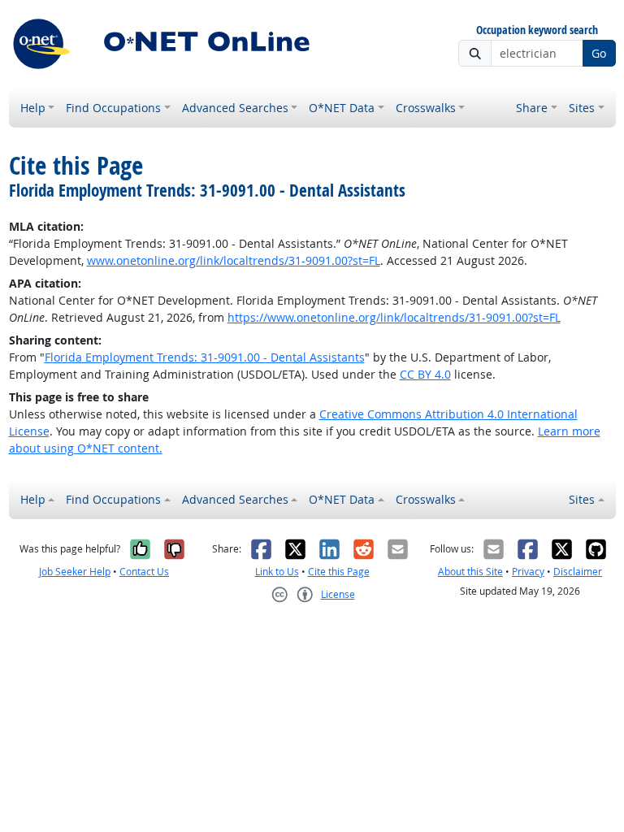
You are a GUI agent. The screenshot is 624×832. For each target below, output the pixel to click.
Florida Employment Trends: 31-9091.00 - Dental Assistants (205, 357)
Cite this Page (339, 571)
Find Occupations (113, 107)
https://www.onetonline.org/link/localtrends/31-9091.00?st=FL (394, 317)
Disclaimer (577, 571)
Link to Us (277, 571)
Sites (582, 107)
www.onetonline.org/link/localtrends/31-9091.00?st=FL (233, 260)
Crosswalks (426, 107)
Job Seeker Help (74, 571)
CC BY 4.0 (425, 374)
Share (532, 107)
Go (599, 53)
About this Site (470, 571)
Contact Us (144, 571)
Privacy (528, 571)
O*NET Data (342, 107)
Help (33, 107)
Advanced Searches (235, 107)
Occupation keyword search (537, 30)
